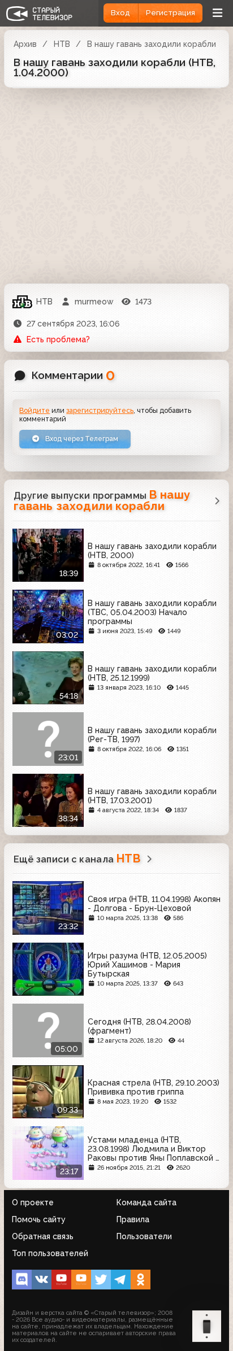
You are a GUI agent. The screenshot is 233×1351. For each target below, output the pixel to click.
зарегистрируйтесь (99, 410)
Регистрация (170, 12)
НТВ (62, 44)
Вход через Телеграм (81, 438)
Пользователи (144, 1236)
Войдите (34, 410)
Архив (25, 44)
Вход (120, 12)
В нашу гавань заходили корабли (151, 44)
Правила (132, 1219)
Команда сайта (146, 1202)
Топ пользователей (50, 1253)
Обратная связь (43, 1236)
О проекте (33, 1202)
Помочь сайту (39, 1219)
